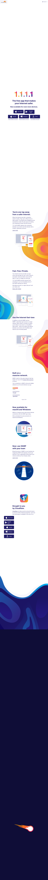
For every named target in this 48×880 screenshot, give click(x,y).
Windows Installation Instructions (24, 119)
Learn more (15, 230)
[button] (45, 2)
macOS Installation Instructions (13, 119)
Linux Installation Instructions (35, 119)
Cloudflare (14, 511)
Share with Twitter (16, 288)
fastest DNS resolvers (28, 379)
